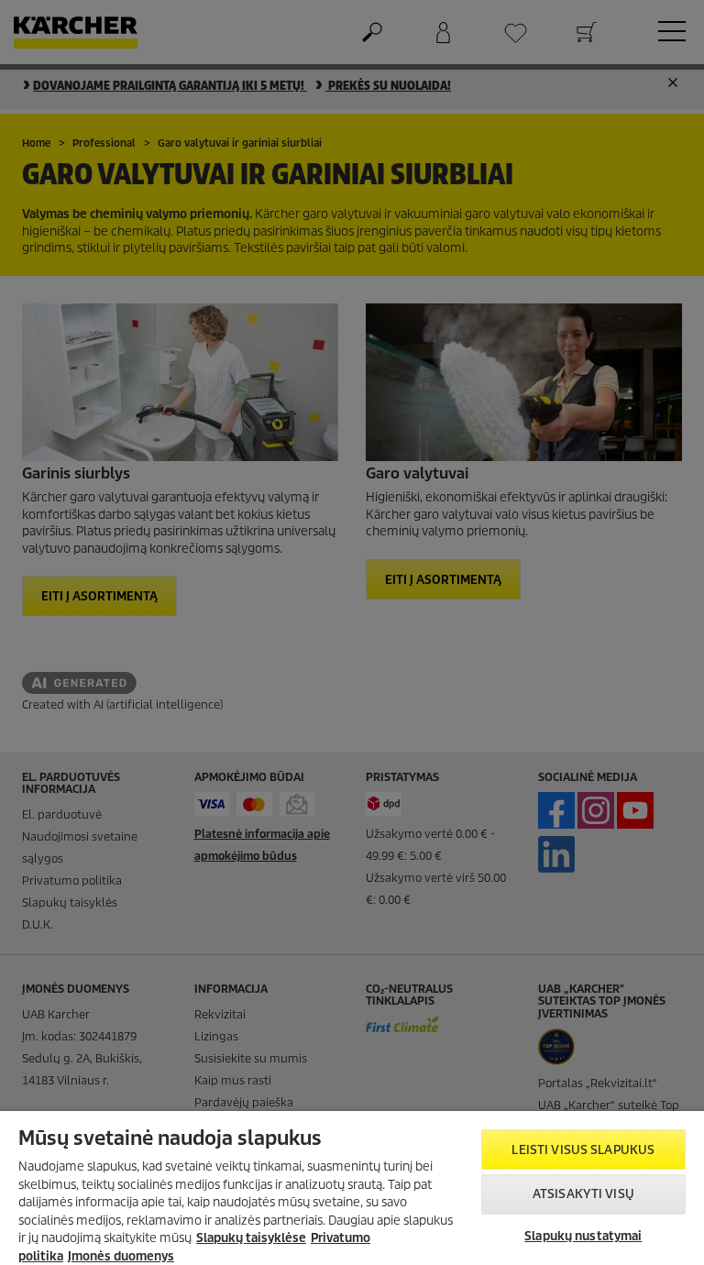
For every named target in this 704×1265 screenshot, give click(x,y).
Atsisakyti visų (583, 1194)
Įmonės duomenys (121, 1256)
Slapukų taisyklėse (251, 1238)
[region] (352, 1188)
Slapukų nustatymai (583, 1236)
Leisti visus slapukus (583, 1150)
